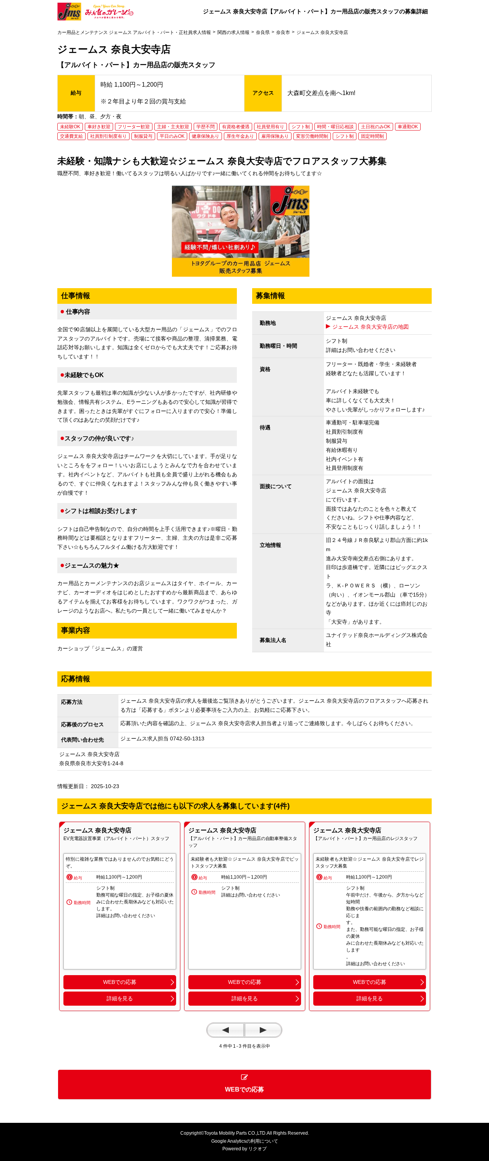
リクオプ (257, 1148)
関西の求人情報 (233, 32)
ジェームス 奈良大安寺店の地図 (370, 327)
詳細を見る (120, 998)
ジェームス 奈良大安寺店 (97, 830)
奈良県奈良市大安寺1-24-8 (94, 763)
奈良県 (263, 32)
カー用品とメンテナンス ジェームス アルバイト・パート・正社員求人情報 (134, 32)
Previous (225, 1030)
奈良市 (283, 32)
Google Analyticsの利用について (244, 1141)
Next (263, 1030)
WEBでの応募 (119, 982)
